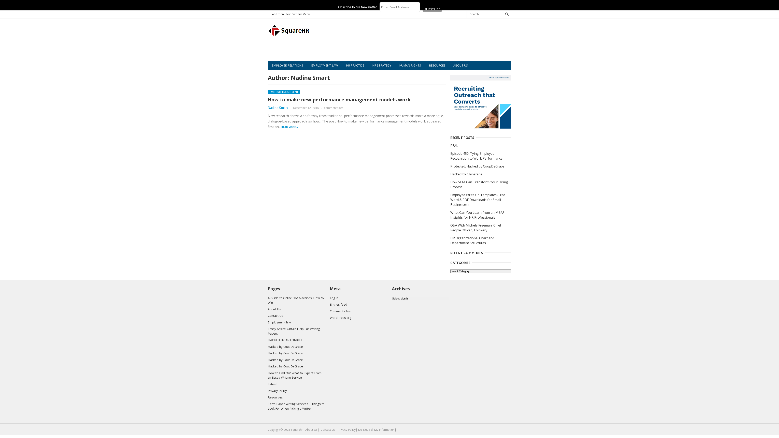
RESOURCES (437, 65)
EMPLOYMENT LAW (324, 65)
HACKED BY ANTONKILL (285, 340)
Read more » (289, 127)
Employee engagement (284, 92)
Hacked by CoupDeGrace (285, 347)
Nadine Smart (278, 108)
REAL (454, 145)
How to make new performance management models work (339, 99)
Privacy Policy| (347, 430)
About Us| (312, 430)
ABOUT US (460, 65)
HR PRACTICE (355, 65)
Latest (272, 384)
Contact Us (275, 315)
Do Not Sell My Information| (377, 430)
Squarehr (297, 430)
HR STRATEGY (381, 65)
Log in (334, 298)
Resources (275, 397)
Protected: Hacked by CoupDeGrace (477, 166)
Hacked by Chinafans (466, 174)
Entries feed (338, 304)
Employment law (279, 322)
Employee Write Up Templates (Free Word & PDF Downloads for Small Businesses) (477, 200)
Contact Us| (329, 430)
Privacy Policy (277, 391)
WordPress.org (340, 318)
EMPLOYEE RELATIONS (287, 65)
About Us (274, 309)
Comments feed (341, 311)
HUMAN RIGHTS (410, 65)
